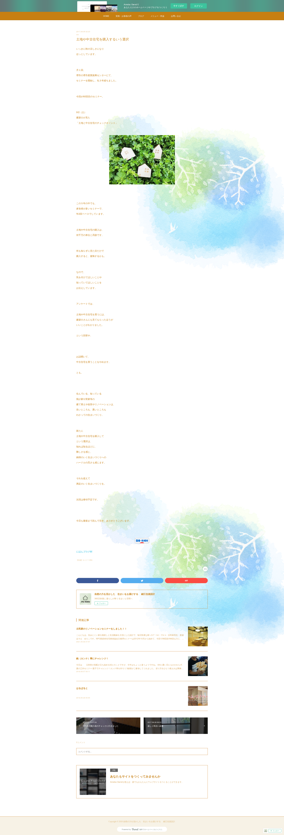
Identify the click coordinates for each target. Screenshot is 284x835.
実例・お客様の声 (123, 15)
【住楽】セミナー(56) (84, 560)
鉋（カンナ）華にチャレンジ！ (92, 658)
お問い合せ (176, 15)
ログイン (198, 5)
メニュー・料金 (157, 15)
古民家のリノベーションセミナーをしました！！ (101, 628)
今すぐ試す (178, 5)
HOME (106, 15)
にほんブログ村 (84, 551)
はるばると (82, 688)
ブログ (141, 15)
